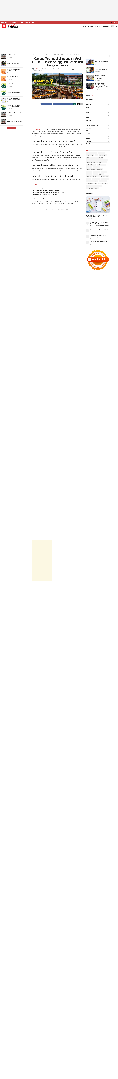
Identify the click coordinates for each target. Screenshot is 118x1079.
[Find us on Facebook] (108, 22)
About (22, 22)
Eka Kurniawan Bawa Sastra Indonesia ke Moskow (13, 55)
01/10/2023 (44, 68)
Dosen (87, 112)
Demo (96, 155)
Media (91, 26)
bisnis (88, 155)
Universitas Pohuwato (102, 183)
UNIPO (104, 181)
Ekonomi (88, 115)
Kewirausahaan (100, 169)
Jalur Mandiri (89, 167)
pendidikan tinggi (96, 176)
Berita (84, 26)
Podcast (88, 136)
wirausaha (100, 185)
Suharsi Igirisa (94, 181)
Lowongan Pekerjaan (92, 125)
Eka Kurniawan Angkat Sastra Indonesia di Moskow (13, 69)
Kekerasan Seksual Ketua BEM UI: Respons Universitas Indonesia (102, 61)
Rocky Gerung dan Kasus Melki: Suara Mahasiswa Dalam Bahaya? (101, 77)
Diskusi (88, 110)
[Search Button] (116, 26)
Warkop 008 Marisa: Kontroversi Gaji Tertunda (101, 68)
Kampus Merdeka (51, 68)
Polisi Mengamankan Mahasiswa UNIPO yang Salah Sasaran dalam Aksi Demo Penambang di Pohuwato (101, 86)
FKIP (95, 164)
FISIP (105, 162)
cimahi (92, 155)
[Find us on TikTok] (111, 22)
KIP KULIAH (89, 171)
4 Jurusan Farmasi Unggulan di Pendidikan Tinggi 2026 (95, 216)
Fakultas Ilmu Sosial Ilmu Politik (101, 159)
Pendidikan (43, 54)
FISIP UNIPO (89, 164)
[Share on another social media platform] (81, 104)
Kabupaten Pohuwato (91, 169)
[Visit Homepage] (9, 26)
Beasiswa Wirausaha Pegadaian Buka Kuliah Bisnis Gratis (14, 84)
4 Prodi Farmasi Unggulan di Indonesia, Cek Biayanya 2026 (13, 98)
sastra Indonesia (104, 178)
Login (116, 22)
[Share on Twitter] (78, 104)
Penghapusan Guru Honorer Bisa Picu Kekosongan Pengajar (98, 236)
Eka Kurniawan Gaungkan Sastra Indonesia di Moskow (14, 113)
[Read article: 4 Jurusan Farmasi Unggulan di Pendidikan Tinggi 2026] (98, 204)
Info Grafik (106, 26)
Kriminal (88, 123)
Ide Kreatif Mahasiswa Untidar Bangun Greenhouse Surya (13, 62)
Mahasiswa (89, 128)
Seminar (88, 181)
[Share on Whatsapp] (74, 104)
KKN (94, 171)
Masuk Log (14, 22)
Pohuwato (88, 178)
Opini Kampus (34, 54)
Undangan (26, 22)
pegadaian (101, 174)
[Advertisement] (11, 40)
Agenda (88, 102)
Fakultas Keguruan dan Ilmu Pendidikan (94, 162)
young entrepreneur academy (92, 188)
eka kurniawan (100, 157)
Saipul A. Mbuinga (95, 178)
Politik (88, 138)
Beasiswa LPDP (101, 152)
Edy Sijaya (93, 157)
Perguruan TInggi (104, 176)
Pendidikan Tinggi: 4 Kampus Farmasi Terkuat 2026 (45, 194)
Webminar (88, 143)
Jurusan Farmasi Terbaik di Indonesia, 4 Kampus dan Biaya (14, 77)
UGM (100, 181)
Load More (11, 127)
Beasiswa (88, 104)
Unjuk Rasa (89, 185)
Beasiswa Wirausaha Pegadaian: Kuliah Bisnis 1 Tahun (99, 230)
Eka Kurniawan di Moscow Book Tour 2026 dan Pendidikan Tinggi (14, 120)
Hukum (88, 117)
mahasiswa (95, 174)
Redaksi (37, 68)
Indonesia (104, 164)
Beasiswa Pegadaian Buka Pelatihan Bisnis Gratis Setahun (14, 91)
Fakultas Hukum (90, 159)
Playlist (30, 22)
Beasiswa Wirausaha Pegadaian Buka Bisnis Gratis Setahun (14, 106)
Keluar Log (34, 22)
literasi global (104, 171)
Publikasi (97, 26)
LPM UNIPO (89, 174)
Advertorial (89, 99)
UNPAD (94, 185)
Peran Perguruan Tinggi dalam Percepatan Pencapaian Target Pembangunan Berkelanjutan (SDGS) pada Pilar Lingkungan (99, 224)
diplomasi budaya (102, 155)
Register (18, 22)
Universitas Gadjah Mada (92, 183)
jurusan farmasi (97, 167)
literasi (98, 171)
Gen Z (98, 164)
